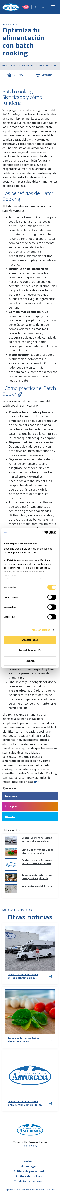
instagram (12, 806)
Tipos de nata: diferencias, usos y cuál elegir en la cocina (37, 876)
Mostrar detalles (41, 629)
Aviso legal (28, 1166)
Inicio (5, 65)
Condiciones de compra (30, 1181)
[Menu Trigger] (53, 7)
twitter (10, 816)
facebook (11, 796)
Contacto (28, 1161)
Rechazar (30, 660)
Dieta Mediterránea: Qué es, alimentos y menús (38, 851)
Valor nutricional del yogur (37, 885)
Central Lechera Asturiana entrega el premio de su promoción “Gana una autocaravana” (37, 839)
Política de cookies (29, 1176)
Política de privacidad (29, 1171)
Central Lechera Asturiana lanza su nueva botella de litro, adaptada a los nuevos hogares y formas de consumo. (38, 862)
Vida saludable (11, 24)
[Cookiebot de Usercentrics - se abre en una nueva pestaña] (42, 532)
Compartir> (46, 75)
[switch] (51, 597)
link (36, 782)
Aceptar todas (30, 639)
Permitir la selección (30, 650)
